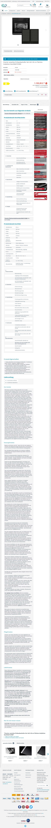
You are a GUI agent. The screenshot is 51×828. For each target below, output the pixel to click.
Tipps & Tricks (24, 104)
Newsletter (28, 772)
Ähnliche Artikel (20, 743)
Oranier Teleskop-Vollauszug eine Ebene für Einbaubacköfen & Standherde (10, 757)
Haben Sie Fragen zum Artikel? (12, 736)
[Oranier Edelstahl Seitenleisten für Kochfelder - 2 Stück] (25, 750)
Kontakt (16, 772)
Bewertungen (34, 104)
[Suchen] (31, 5)
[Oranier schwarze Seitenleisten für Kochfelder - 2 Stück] (40, 750)
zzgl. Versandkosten (44, 87)
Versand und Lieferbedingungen (18, 783)
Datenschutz (28, 775)
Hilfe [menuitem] (33, 1)
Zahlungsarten (17, 775)
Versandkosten (25, 810)
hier (42, 813)
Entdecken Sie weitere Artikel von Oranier (14, 737)
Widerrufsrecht (17, 786)
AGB (15, 777)
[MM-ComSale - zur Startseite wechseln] (6, 5)
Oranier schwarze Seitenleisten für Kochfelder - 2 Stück (40, 757)
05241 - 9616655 (7, 774)
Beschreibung (6, 104)
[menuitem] (25, 5)
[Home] (2, 10)
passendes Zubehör (8, 743)
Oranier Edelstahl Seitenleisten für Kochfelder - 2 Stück (25, 757)
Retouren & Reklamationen (17, 780)
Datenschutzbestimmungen (43, 789)
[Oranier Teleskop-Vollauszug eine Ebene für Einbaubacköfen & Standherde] (10, 750)
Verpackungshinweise (19, 791)
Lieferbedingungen (39, 1)
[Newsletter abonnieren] (47, 785)
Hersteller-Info (15, 104)
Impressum (28, 777)
